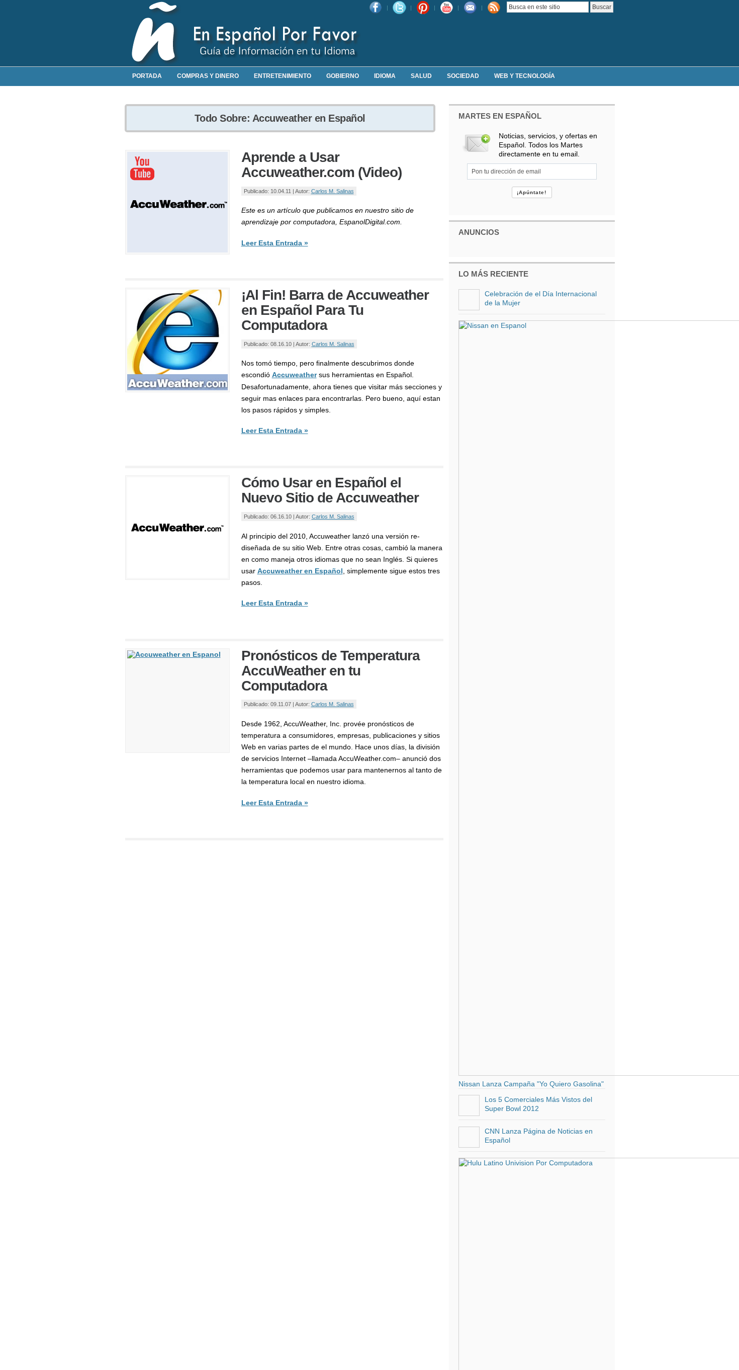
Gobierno (342, 75)
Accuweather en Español (300, 571)
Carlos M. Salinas (332, 191)
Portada (147, 75)
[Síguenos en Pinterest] (422, 8)
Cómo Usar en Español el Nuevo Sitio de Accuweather (330, 490)
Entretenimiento (282, 75)
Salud (421, 75)
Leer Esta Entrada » (274, 243)
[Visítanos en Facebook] (376, 8)
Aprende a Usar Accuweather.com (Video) (321, 164)
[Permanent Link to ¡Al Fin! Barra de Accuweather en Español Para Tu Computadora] (183, 340)
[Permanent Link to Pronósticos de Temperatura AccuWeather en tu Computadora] (183, 700)
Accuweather (294, 375)
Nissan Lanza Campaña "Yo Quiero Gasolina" (531, 1084)
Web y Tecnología (524, 75)
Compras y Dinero (208, 75)
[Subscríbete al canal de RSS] (493, 8)
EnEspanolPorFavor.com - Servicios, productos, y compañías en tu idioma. (250, 41)
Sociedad (463, 75)
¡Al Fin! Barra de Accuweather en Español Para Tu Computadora (335, 310)
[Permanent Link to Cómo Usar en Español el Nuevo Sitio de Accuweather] (183, 527)
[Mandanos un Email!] (470, 8)
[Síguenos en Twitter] (399, 8)
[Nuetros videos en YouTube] (446, 8)
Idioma (385, 75)
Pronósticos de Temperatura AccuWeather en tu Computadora (330, 671)
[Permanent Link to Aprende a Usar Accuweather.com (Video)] (183, 202)
